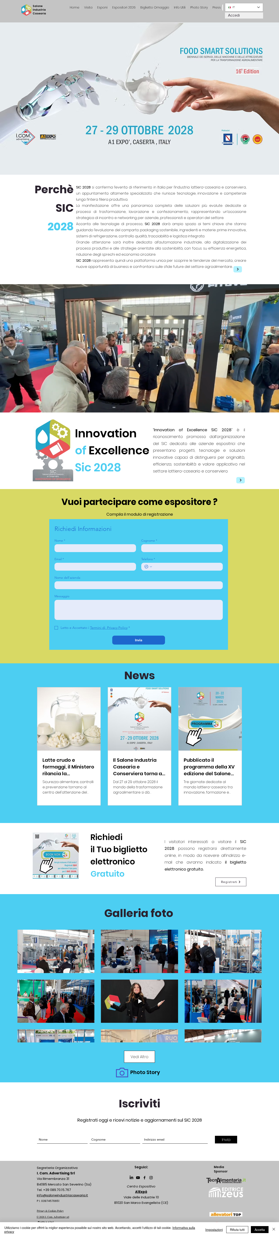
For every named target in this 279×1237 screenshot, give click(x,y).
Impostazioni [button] (214, 1229)
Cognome (149, 540)
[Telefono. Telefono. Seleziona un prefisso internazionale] (148, 566)
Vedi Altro (139, 1056)
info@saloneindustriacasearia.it (62, 1195)
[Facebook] (144, 1177)
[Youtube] (138, 1177)
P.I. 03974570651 (48, 1201)
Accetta (260, 1229)
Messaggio (61, 596)
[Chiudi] (273, 1230)
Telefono (148, 559)
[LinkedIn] (131, 1177)
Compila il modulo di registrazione (139, 514)
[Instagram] (151, 1177)
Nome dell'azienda (67, 578)
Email (59, 559)
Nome (59, 540)
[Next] (237, 269)
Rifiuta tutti (237, 1229)
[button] (216, 7)
